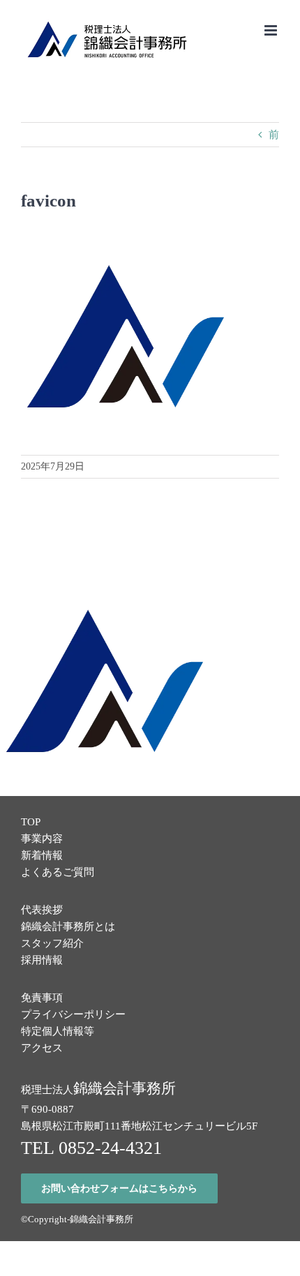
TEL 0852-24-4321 (91, 1148)
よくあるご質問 (57, 872)
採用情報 (42, 960)
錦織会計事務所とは (68, 926)
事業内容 (42, 838)
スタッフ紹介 (52, 943)
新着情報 (42, 855)
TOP (30, 821)
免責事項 (42, 997)
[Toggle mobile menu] (271, 30)
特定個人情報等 (57, 1031)
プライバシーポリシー (73, 1014)
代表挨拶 (42, 909)
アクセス (42, 1047)
